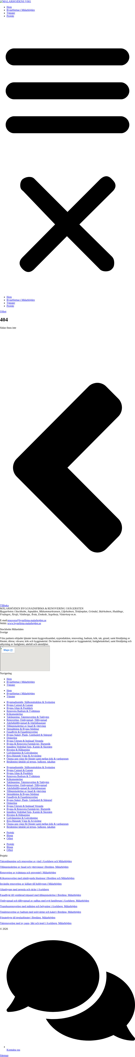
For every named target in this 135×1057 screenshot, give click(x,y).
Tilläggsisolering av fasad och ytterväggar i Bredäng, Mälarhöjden (34, 867)
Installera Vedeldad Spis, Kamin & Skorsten (29, 746)
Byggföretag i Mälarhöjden (21, 10)
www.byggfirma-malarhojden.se (24, 623)
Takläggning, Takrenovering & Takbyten (28, 717)
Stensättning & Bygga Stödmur (23, 729)
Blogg (10, 835)
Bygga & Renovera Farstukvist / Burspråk (28, 743)
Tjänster (11, 13)
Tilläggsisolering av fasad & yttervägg (26, 726)
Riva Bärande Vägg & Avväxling (24, 755)
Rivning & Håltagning (18, 749)
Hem (9, 7)
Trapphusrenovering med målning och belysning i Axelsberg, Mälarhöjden (38, 906)
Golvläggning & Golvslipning (22, 752)
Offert (10, 838)
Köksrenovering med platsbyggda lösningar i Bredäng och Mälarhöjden (37, 878)
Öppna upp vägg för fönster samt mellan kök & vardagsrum (37, 758)
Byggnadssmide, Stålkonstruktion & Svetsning (31, 702)
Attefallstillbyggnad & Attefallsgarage (26, 723)
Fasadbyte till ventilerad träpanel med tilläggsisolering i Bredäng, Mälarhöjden (40, 895)
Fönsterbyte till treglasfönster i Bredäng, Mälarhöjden (27, 917)
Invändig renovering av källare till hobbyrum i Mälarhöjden (31, 883)
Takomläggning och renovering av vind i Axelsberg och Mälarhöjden (36, 861)
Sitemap (4, 1055)
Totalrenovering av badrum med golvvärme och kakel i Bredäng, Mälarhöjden (40, 912)
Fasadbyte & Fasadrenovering (22, 731)
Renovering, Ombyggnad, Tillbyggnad (27, 720)
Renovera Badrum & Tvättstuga (23, 711)
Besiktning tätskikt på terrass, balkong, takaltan (31, 761)
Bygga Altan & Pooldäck (20, 708)
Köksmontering (15, 714)
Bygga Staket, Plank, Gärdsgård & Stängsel (29, 734)
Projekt (10, 16)
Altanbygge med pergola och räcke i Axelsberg (24, 889)
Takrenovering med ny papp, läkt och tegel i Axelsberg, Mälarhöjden (35, 923)
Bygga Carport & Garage (20, 705)
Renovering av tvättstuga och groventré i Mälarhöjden (28, 872)
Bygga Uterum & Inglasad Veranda (25, 740)
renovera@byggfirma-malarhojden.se (27, 620)
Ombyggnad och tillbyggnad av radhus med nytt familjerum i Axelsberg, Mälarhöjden (44, 900)
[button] (67, 156)
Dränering (12, 737)
